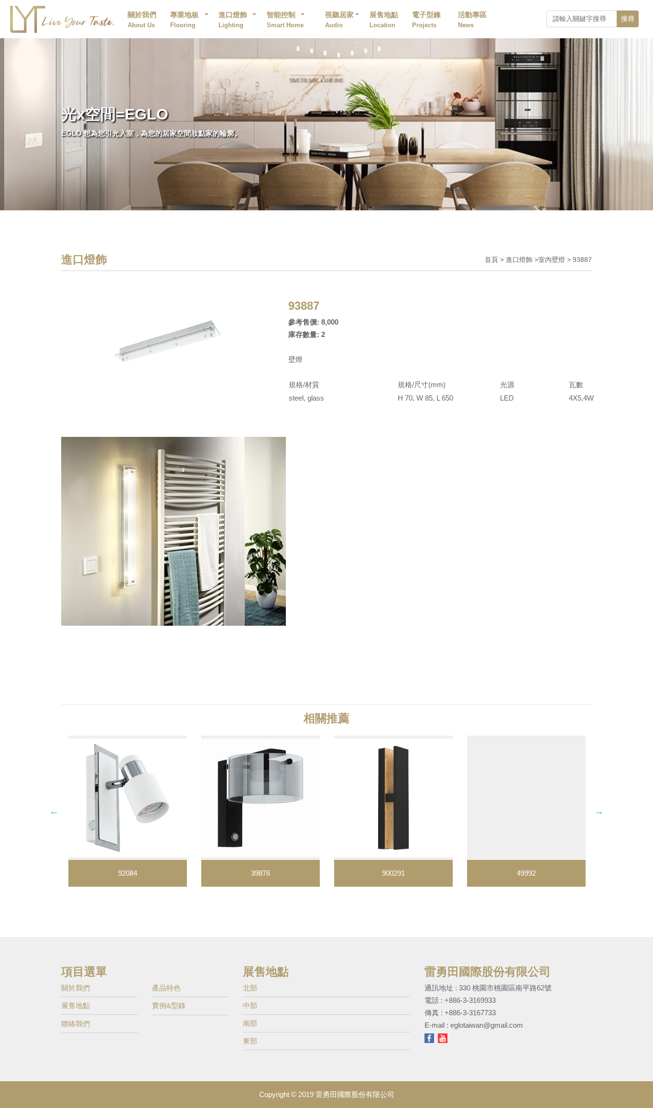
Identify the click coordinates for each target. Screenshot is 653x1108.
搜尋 (627, 18)
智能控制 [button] (286, 20)
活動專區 (472, 20)
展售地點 (384, 20)
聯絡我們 (75, 1024)
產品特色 (166, 988)
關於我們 (142, 20)
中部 (250, 1005)
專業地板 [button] (184, 20)
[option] (127, 811)
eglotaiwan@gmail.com (486, 1025)
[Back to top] (638, 1086)
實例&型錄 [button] (168, 1005)
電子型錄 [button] (426, 20)
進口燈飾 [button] (232, 20)
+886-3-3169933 (470, 1000)
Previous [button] (54, 811)
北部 (250, 988)
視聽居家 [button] (339, 20)
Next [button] (599, 811)
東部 (250, 1041)
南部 (250, 1023)
